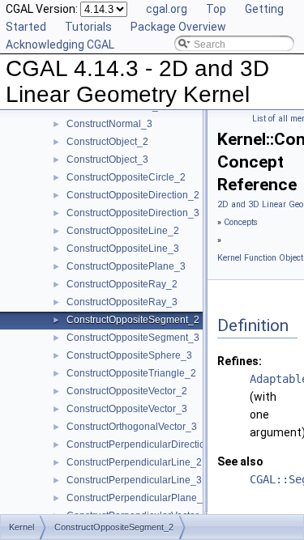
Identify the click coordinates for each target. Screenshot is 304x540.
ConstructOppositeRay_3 (122, 302)
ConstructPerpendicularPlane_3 (137, 498)
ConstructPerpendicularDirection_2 (144, 444)
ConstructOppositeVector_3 (126, 409)
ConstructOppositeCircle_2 (126, 177)
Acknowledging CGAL (60, 44)
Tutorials (88, 26)
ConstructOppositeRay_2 (122, 284)
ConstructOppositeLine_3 (122, 248)
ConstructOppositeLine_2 (122, 230)
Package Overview (178, 26)
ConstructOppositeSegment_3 (132, 337)
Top (216, 8)
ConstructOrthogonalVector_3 (131, 426)
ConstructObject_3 (107, 159)
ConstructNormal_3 (109, 124)
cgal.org (166, 8)
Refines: (239, 361)
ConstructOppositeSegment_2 (132, 319)
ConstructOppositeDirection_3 (132, 213)
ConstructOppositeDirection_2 (132, 195)
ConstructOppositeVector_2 (126, 391)
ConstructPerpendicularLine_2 (134, 462)
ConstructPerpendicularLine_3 (134, 480)
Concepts (241, 222)
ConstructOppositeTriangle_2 (131, 373)
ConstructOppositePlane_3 (126, 266)
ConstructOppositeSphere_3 (129, 355)
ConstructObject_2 (107, 141)
